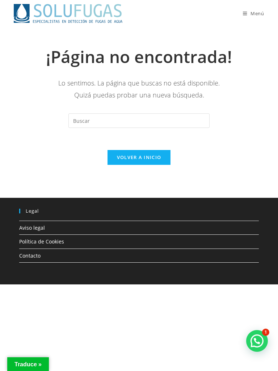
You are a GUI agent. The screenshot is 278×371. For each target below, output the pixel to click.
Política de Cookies (41, 241)
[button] (257, 341)
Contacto (30, 255)
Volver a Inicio (139, 157)
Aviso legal (32, 227)
